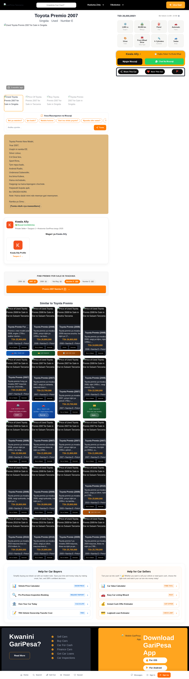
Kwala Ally (22, 221)
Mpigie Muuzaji (130, 61)
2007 (32, 281)
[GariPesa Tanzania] (13, 5)
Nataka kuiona (47, 121)
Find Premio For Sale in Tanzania (56, 276)
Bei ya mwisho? (15, 121)
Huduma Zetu (94, 5)
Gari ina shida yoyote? (68, 121)
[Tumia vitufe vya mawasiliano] (25, 206)
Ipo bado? (31, 121)
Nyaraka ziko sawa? (91, 121)
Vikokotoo (115, 5)
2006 (21, 281)
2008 (43, 281)
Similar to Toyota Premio (56, 303)
